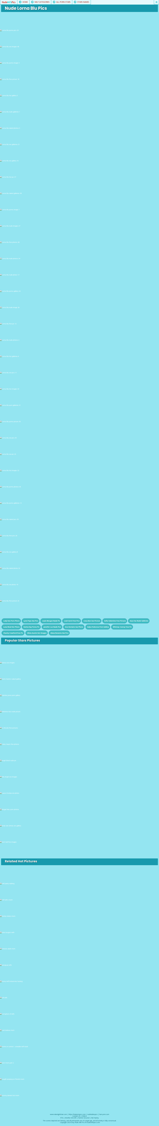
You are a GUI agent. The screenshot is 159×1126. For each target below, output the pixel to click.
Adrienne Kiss (20, 718)
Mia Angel (19, 783)
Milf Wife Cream (20, 906)
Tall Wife (20, 1004)
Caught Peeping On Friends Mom (20, 1085)
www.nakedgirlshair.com (58, 1114)
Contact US (76, 1116)
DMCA (84, 1116)
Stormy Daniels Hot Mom (19, 1102)
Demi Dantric (20, 685)
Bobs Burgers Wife (20, 939)
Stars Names (83, 2)
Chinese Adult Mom (20, 955)
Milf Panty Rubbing (20, 890)
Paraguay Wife (20, 971)
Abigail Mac (19, 816)
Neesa (19, 669)
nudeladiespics (92, 1114)
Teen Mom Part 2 (20, 1069)
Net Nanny (95, 1118)
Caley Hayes (20, 750)
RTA (61, 1118)
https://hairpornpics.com (77, 1114)
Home (25, 2)
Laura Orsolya (20, 799)
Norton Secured (83, 1118)
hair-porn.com (104, 1114)
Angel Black (19, 767)
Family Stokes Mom (20, 922)
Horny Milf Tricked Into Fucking (20, 988)
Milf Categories (41, 2)
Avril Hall (20, 848)
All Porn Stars (63, 2)
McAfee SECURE (70, 1118)
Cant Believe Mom (20, 1036)
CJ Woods (19, 734)
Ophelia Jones (20, 702)
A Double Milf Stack (19, 1053)
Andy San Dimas (20, 832)
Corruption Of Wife (20, 1020)
